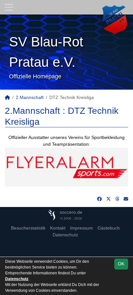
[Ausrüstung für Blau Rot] (66, 166)
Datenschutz (65, 234)
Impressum (81, 228)
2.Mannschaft (30, 97)
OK (121, 263)
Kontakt (58, 228)
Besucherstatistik (28, 228)
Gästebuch (108, 228)
